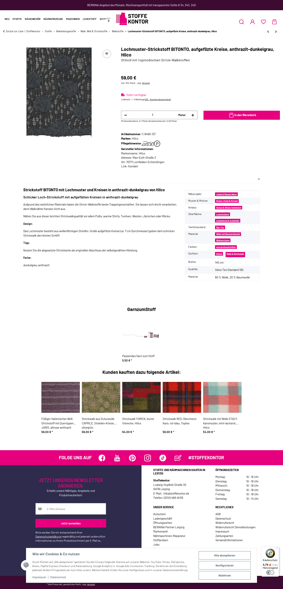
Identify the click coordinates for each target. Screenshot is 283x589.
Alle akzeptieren (224, 555)
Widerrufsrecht (224, 522)
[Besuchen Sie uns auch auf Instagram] (147, 458)
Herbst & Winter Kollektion (228, 207)
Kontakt (133, 166)
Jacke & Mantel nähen (226, 194)
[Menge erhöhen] (192, 115)
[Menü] (277, 549)
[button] (241, 21)
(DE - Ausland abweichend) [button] (158, 99)
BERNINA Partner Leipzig (168, 527)
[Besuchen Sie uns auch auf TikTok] (163, 458)
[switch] (270, 572)
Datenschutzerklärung (48, 536)
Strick (219, 254)
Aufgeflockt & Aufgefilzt (227, 220)
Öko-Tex (220, 227)
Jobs (156, 544)
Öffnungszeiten (162, 522)
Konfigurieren (225, 565)
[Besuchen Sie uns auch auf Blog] (178, 458)
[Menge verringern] (125, 115)
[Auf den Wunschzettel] (107, 54)
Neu (7, 18)
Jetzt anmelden (71, 523)
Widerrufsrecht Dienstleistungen (235, 527)
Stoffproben (160, 540)
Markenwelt (160, 531)
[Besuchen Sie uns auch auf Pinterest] (132, 458)
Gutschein (159, 514)
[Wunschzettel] (263, 21)
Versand (146, 83)
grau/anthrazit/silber (226, 247)
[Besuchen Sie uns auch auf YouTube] (117, 458)
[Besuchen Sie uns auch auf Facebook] (102, 458)
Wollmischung (222, 240)
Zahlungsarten (224, 536)
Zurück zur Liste (14, 31)
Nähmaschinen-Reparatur (169, 536)
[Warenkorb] (274, 21)
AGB (218, 514)
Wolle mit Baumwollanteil (228, 234)
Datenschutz (58, 577)
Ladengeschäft (162, 518)
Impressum (39, 577)
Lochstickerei (222, 214)
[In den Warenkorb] (6, 44)
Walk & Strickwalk (235, 254)
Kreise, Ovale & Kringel (227, 201)
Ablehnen (224, 575)
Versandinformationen (229, 540)
